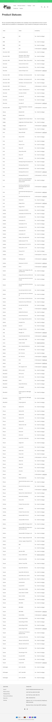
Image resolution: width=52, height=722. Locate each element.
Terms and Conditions (8, 696)
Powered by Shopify (30, 719)
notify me (44, 48)
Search (4, 689)
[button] (22, 5)
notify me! (44, 366)
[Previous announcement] (3, 1)
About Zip (5, 698)
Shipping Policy (6, 693)
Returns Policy (6, 691)
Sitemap (5, 700)
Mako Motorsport (24, 719)
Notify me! (44, 360)
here (43, 36)
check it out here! (41, 342)
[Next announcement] (48, 1)
